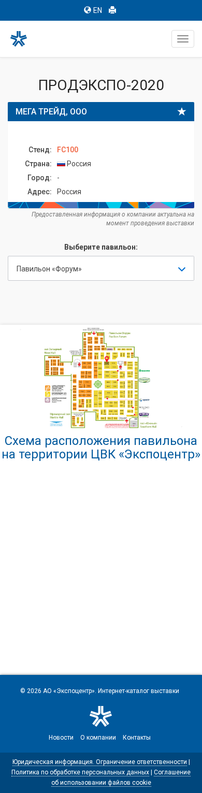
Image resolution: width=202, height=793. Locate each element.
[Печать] (112, 10)
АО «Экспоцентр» (69, 691)
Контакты (137, 737)
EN (97, 10)
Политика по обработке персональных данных (80, 772)
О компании (98, 737)
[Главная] (23, 39)
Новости (61, 737)
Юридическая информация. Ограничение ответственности (99, 762)
